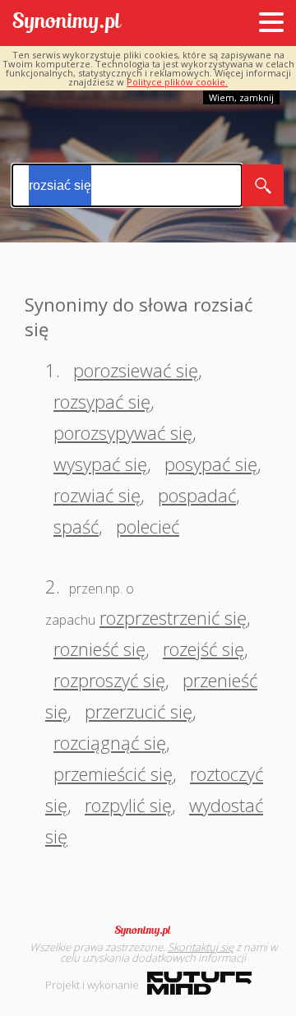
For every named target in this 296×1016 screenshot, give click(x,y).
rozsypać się (101, 401)
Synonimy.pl (67, 23)
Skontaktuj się (201, 947)
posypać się (210, 463)
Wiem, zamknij (241, 97)
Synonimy (148, 930)
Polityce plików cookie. (177, 82)
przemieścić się (113, 773)
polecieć (147, 526)
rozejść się (203, 648)
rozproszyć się (109, 679)
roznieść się (99, 648)
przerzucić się (138, 711)
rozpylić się (128, 804)
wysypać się (100, 463)
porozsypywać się (122, 432)
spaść (76, 526)
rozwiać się (97, 495)
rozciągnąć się (109, 742)
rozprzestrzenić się (173, 617)
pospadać (197, 495)
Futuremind (199, 983)
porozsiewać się (135, 370)
